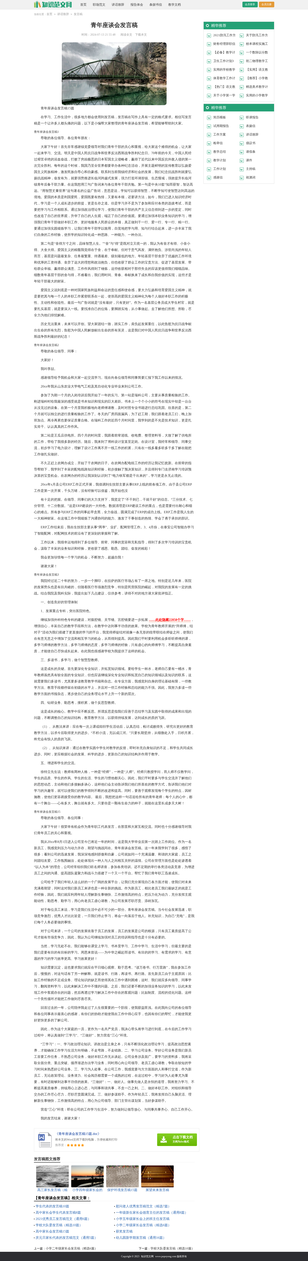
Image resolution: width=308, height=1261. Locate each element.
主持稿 (250, 169)
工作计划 (219, 169)
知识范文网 (147, 1256)
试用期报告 (221, 126)
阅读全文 (126, 34)
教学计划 (219, 160)
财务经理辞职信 (224, 43)
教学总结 (219, 151)
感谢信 (218, 177)
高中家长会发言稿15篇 (52, 1231)
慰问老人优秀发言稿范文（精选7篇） (143, 1206)
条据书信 (155, 4)
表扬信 (250, 126)
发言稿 (78, 14)
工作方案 (219, 134)
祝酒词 (250, 177)
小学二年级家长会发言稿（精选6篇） (143, 1225)
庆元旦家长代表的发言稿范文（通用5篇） (67, 1237)
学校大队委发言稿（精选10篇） (59, 1225)
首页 (83, 4)
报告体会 (137, 4)
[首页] (53, 4)
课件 (249, 160)
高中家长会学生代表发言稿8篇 (58, 1212)
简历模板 (219, 117)
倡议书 (250, 143)
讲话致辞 (118, 4)
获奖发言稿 (124, 1231)
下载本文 (141, 34)
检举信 (218, 143)
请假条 (250, 151)
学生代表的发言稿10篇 (52, 1206)
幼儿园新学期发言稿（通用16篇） (141, 1237)
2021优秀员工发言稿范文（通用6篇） (63, 1219)
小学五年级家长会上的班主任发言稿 (143, 1219)
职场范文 (99, 4)
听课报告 (252, 117)
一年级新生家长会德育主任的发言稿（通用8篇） (152, 1212)
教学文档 (174, 4)
